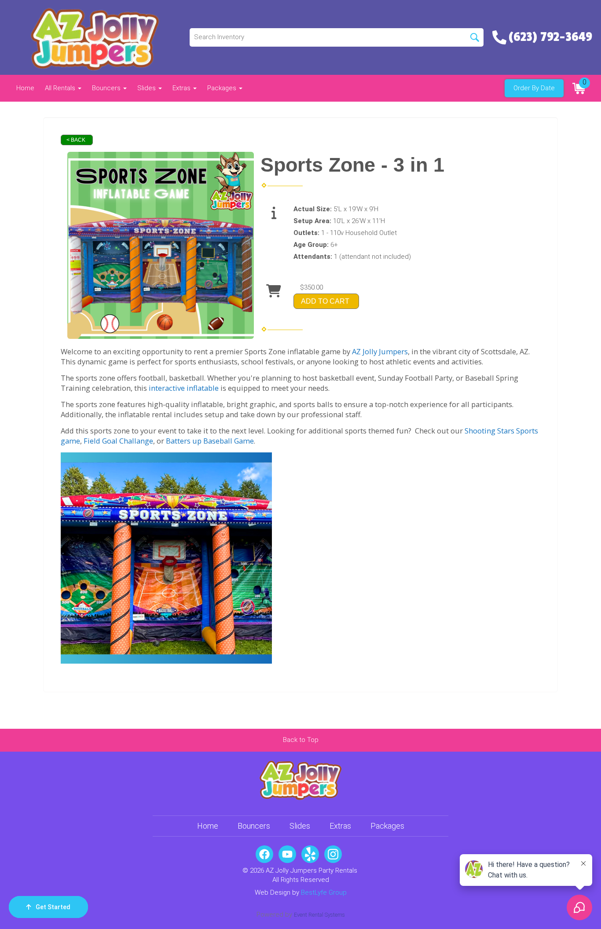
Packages (387, 825)
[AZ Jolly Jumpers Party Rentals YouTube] (287, 854)
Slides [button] (147, 88)
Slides (300, 825)
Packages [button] (222, 88)
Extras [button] (182, 88)
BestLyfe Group (324, 892)
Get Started (53, 907)
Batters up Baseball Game (210, 441)
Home (25, 88)
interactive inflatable (184, 388)
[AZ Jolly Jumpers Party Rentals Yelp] (310, 854)
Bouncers (254, 825)
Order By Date (534, 88)
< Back (75, 140)
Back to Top (301, 740)
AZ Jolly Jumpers (380, 351)
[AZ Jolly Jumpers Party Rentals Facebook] (264, 854)
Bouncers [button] (107, 88)
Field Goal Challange (118, 441)
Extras (340, 825)
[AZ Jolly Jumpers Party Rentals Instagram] (333, 854)
